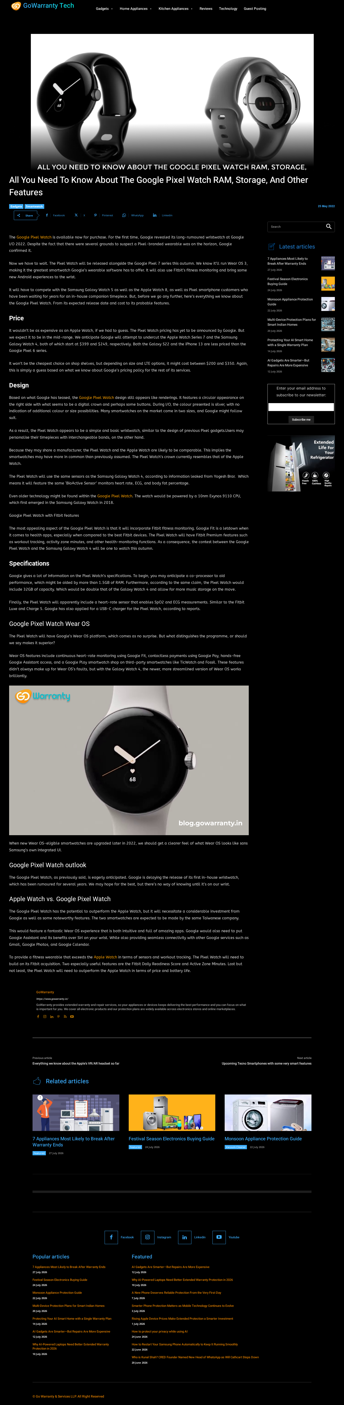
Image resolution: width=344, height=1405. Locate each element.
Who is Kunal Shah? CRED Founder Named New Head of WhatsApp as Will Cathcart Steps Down (195, 1357)
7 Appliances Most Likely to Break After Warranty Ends (287, 261)
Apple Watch (105, 957)
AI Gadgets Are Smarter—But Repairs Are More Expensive (288, 363)
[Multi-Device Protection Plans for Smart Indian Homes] (328, 324)
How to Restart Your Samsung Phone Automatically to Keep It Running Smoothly (185, 1344)
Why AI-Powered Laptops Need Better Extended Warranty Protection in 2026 (71, 1346)
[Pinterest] (58, 1015)
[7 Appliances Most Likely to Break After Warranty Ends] (328, 263)
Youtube (234, 1237)
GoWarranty (45, 992)
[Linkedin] (51, 1015)
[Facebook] (38, 1015)
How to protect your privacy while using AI (160, 1331)
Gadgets (16, 206)
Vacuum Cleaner (236, 1147)
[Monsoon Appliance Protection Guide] (328, 304)
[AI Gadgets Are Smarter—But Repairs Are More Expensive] (328, 365)
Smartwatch (34, 206)
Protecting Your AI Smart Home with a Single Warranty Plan (290, 342)
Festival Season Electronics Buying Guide (172, 1138)
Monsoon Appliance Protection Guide (263, 1138)
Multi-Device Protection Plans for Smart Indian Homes (291, 322)
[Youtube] (72, 1015)
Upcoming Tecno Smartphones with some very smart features (266, 1063)
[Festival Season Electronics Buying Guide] (328, 284)
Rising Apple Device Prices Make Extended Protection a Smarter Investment (182, 1318)
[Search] (329, 227)
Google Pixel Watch (34, 237)
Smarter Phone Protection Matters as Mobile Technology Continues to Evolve (183, 1306)
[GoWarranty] (20, 1004)
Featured (39, 1153)
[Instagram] (45, 1015)
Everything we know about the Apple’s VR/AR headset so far (76, 1063)
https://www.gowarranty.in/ (52, 999)
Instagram (164, 1237)
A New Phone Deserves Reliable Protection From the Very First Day (176, 1292)
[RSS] (65, 1015)
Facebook (127, 1237)
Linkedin (199, 1237)
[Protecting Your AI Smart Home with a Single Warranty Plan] (328, 345)
